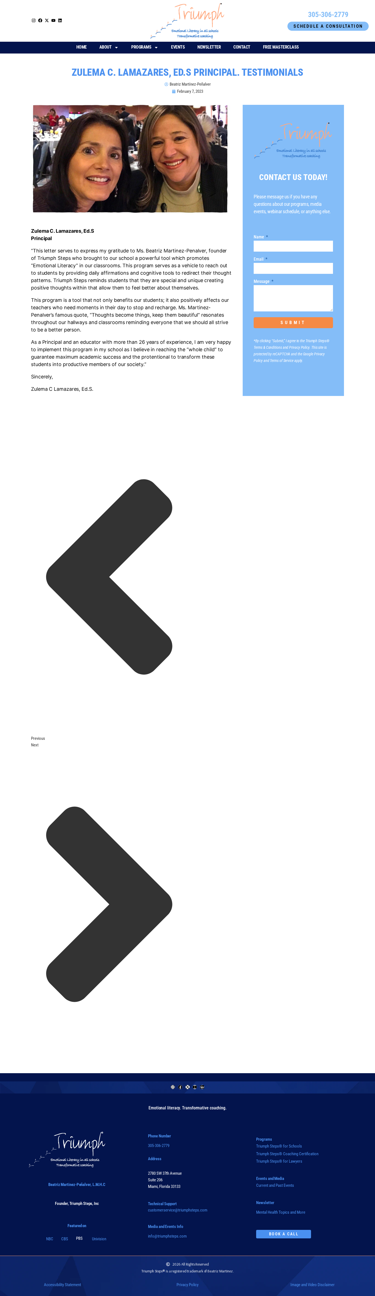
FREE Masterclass (281, 47)
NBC (49, 1238)
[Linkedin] (202, 1087)
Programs (141, 47)
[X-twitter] (188, 1087)
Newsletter (209, 47)
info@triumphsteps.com (167, 1236)
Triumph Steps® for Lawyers (279, 1161)
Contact (241, 47)
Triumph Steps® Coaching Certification (287, 1153)
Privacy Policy (187, 1284)
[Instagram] (34, 20)
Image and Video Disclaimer (312, 1284)
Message (262, 281)
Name (259, 237)
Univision (99, 1238)
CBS (64, 1238)
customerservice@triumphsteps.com (177, 1210)
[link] (47, 21)
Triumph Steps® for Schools (279, 1146)
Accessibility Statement (62, 1284)
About (105, 47)
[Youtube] (195, 1087)
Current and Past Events (275, 1185)
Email (259, 259)
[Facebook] (180, 1087)
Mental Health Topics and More (280, 1212)
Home (81, 47)
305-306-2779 (158, 1145)
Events (178, 47)
